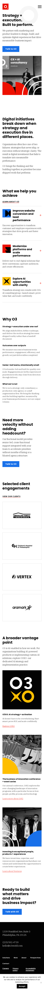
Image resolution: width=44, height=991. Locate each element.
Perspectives (35, 958)
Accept (22, 986)
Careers (5, 968)
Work (16, 958)
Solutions (6, 958)
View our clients (11, 496)
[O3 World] (5, 7)
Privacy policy (15, 969)
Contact (5, 964)
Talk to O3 (10, 49)
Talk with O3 (12, 911)
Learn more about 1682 (12, 798)
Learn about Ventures (12, 871)
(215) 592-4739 (10, 942)
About (24, 958)
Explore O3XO (8, 726)
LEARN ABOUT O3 (10, 201)
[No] (41, 982)
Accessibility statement (31, 969)
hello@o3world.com (12, 945)
